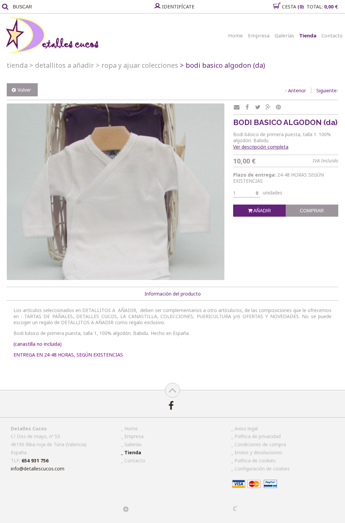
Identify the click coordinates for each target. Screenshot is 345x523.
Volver (24, 90)
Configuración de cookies (262, 468)
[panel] (125, 509)
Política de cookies (255, 460)
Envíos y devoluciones (258, 452)
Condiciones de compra (260, 444)
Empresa (259, 35)
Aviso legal (246, 428)
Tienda (307, 35)
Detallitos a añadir (61, 65)
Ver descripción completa (260, 147)
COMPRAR (312, 210)
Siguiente (326, 90)
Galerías (284, 35)
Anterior (297, 90)
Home (235, 35)
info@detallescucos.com (37, 468)
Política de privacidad (257, 436)
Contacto (332, 35)
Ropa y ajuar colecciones (137, 65)
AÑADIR (261, 210)
